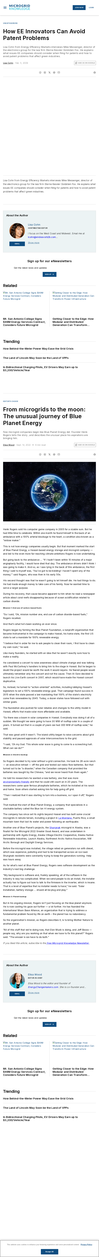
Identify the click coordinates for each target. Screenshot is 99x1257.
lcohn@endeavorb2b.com (42, 237)
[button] (5, 8)
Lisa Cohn (8, 63)
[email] (58, 72)
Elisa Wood (8, 445)
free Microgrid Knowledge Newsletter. (67, 943)
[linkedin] (45, 72)
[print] (94, 72)
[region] (49, 1248)
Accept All (49, 1252)
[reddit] (54, 72)
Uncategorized (10, 23)
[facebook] (40, 72)
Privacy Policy (86, 1245)
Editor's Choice (10, 401)
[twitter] (49, 72)
